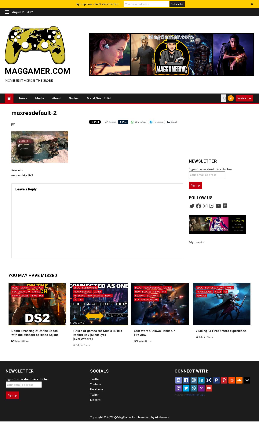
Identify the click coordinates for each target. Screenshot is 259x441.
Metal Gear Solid (99, 98)
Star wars (153, 295)
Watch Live (244, 98)
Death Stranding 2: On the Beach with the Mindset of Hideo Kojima (35, 333)
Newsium (144, 417)
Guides (74, 98)
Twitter (95, 379)
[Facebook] (198, 206)
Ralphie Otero (21, 341)
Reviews (140, 295)
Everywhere (89, 287)
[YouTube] (218, 206)
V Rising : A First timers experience (221, 331)
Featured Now (21, 291)
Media (39, 98)
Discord (95, 399)
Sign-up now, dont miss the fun (210, 169)
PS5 (41, 295)
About (56, 98)
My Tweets (196, 242)
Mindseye (79, 295)
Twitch (94, 394)
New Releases (20, 295)
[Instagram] (205, 206)
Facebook (96, 389)
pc (75, 299)
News (23, 98)
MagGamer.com (37, 71)
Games (36, 291)
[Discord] (225, 206)
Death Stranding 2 (32, 287)
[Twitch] (212, 206)
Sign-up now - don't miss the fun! (97, 4)
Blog (15, 287)
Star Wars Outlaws (146, 299)
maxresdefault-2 (22, 172)
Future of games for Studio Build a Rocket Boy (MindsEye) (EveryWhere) (97, 335)
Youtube (95, 384)
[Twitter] (192, 206)
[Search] (223, 98)
